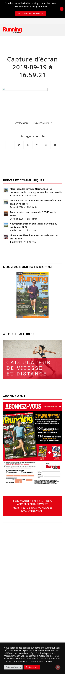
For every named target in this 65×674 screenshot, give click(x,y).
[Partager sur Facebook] (10, 145)
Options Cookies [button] (13, 667)
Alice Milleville (44, 123)
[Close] (61, 9)
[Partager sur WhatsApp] (28, 145)
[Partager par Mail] (55, 145)
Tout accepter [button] (32, 667)
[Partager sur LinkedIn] (46, 145)
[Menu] (59, 30)
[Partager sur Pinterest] (37, 145)
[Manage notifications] (57, 667)
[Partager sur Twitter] (19, 145)
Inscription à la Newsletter (30, 13)
